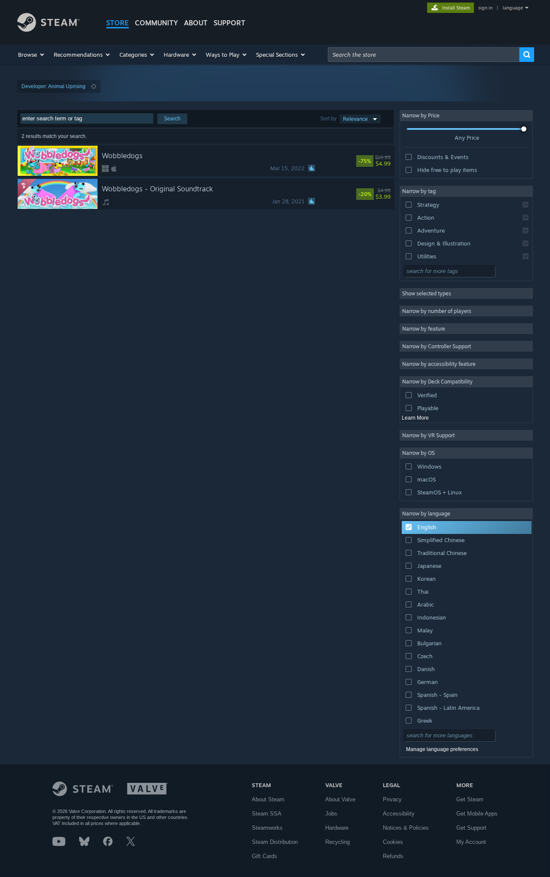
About (196, 22)
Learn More (415, 418)
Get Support (471, 828)
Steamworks (267, 828)
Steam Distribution (275, 842)
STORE (117, 22)
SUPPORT (229, 22)
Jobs (331, 813)
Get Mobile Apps (477, 813)
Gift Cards (264, 856)
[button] (31, 54)
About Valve (340, 799)
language (513, 8)
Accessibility (399, 813)
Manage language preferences (442, 749)
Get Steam (469, 799)
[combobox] (423, 54)
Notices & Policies (406, 828)
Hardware (336, 828)
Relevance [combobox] (355, 119)
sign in (485, 8)
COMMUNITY (156, 22)
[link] (386, 161)
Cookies (393, 842)
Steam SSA (266, 813)
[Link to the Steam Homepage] (48, 29)
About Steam (268, 799)
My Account (471, 842)
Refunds (393, 856)
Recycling (337, 842)
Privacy (392, 799)
